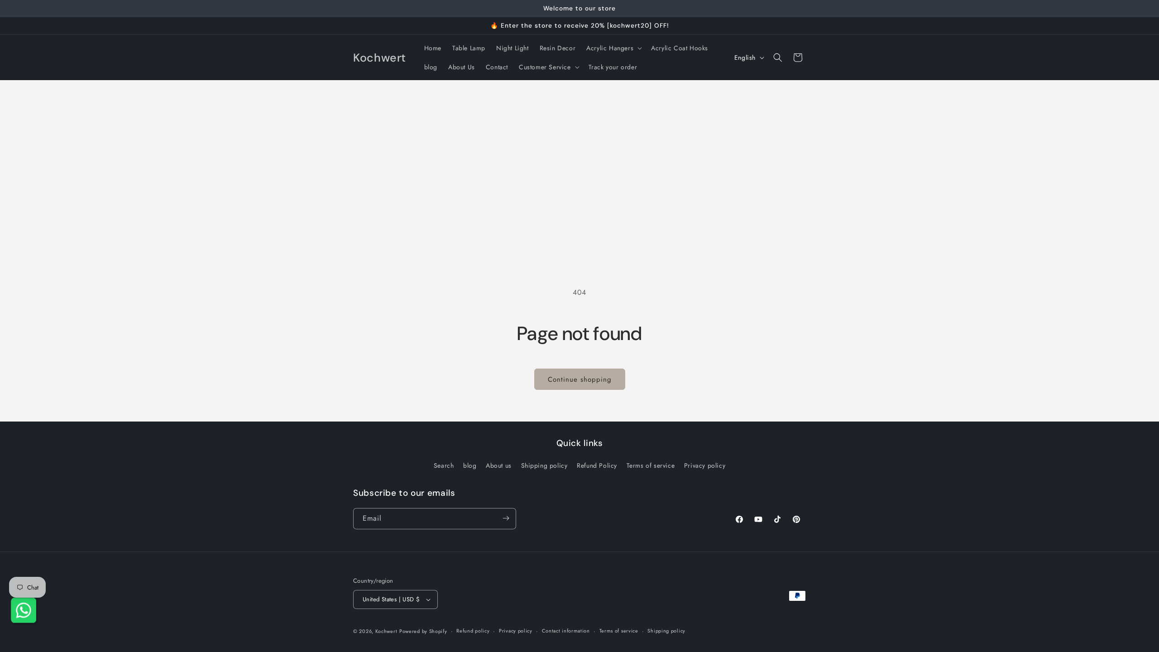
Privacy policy (704, 465)
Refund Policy (597, 465)
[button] (613, 48)
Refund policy (472, 630)
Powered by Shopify (423, 631)
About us (499, 465)
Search (444, 465)
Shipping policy (544, 465)
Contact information (566, 630)
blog (469, 465)
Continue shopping (580, 379)
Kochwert (386, 631)
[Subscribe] (506, 518)
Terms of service (651, 465)
